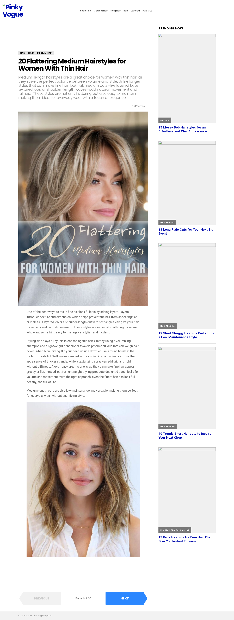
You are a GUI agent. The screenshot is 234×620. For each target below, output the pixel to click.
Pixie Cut (147, 10)
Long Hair (115, 10)
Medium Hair (101, 10)
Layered (135, 10)
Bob (126, 10)
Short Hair (85, 10)
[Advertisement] (83, 39)
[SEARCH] (229, 10)
